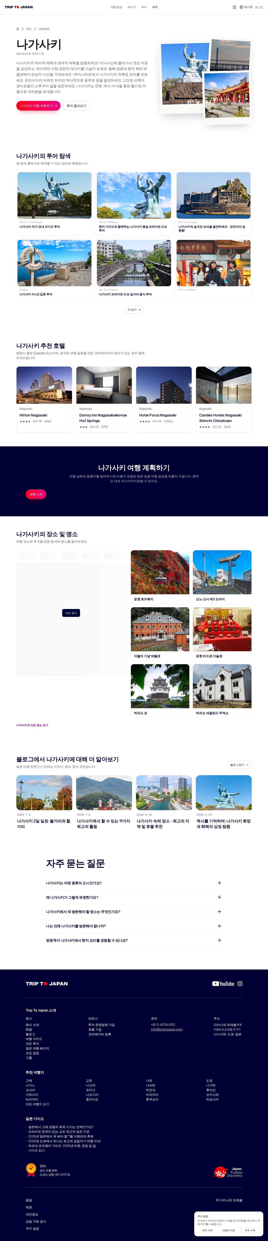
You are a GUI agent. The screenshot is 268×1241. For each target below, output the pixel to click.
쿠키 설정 (32, 1228)
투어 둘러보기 (76, 106)
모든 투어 (32, 1043)
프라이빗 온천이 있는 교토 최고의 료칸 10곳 (58, 1131)
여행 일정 (116, 7)
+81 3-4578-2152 (163, 1025)
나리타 (150, 1085)
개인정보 (32, 1214)
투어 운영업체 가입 (101, 1025)
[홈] (19, 7)
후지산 (211, 1090)
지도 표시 (71, 613)
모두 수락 (250, 1230)
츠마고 (90, 1090)
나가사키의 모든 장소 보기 (32, 725)
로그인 (259, 7)
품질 (29, 1200)
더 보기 (132, 309)
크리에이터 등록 (99, 1034)
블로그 (30, 1034)
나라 (149, 1080)
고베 (29, 1080)
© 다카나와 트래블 (229, 1200)
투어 (144, 7)
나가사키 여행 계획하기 (36, 106)
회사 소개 (32, 1025)
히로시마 (212, 1099)
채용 (29, 1029)
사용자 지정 (228, 1230)
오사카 (30, 1090)
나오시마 (92, 1094)
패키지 (132, 7)
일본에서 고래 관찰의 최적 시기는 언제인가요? (61, 1127)
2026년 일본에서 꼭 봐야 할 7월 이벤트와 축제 (60, 1136)
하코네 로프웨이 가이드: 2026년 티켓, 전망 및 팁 (62, 1146)
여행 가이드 (34, 1039)
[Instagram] (240, 983)
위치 (155, 7)
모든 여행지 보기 (37, 1104)
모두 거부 (207, 1230)
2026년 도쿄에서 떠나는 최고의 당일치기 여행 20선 (64, 1141)
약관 (29, 1207)
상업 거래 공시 (36, 1221)
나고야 (90, 1085)
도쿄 (209, 1080)
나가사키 (44, 29)
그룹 (29, 1058)
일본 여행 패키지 (37, 1048)
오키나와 (212, 1094)
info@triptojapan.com (167, 1029)
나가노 (30, 1085)
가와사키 (32, 1094)
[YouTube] (223, 983)
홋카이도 (92, 1099)
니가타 (211, 1085)
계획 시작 (36, 494)
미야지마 (152, 1094)
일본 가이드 (35, 1118)
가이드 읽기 (36, 1150)
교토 (89, 1080)
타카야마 (32, 1099)
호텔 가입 (95, 1029)
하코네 (150, 1090)
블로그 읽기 (237, 765)
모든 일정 (32, 1053)
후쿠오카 (152, 1099)
